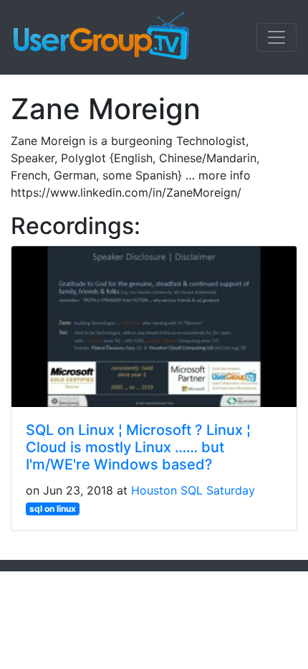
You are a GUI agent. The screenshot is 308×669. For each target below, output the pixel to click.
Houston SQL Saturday (193, 490)
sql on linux (52, 508)
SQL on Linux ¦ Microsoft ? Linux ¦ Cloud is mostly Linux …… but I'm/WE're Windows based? (138, 447)
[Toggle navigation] (276, 37)
